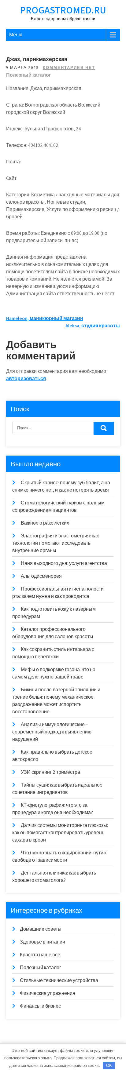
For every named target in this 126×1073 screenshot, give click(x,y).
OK (109, 1065)
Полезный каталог (28, 75)
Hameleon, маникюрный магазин (44, 318)
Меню (15, 34)
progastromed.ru (63, 9)
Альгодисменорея (41, 576)
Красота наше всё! (40, 954)
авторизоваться (26, 378)
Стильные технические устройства (59, 980)
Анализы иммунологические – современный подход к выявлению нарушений (51, 731)
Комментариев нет (69, 67)
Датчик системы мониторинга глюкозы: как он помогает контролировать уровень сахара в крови (60, 832)
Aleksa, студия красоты (92, 325)
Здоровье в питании (42, 942)
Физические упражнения (47, 993)
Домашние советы (40, 929)
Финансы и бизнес (40, 1006)
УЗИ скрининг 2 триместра (50, 772)
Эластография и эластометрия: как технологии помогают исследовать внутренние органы (55, 543)
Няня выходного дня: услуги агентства (64, 563)
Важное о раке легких (45, 523)
